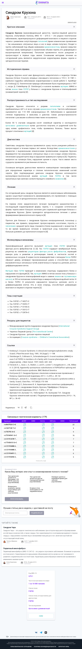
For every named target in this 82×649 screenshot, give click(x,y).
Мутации (9, 271)
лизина (58, 276)
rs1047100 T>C (10, 428)
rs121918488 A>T (11, 450)
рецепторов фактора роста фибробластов (47, 251)
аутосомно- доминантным (17, 126)
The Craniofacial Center (42, 332)
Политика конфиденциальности (45, 646)
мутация (48, 246)
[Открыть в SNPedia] (52, 424)
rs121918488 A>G (11, 446)
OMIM (41, 616)
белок (68, 257)
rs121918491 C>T (11, 453)
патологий (42, 41)
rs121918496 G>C (11, 457)
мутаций (28, 131)
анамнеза (59, 179)
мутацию (64, 86)
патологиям (55, 106)
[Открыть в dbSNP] (24, 424)
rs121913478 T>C (11, 439)
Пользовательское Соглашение (21, 646)
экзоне (15, 89)
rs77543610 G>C (10, 442)
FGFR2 (26, 89)
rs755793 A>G (9, 432)
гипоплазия (11, 226)
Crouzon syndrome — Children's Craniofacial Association (45, 337)
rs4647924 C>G (10, 425)
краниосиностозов (48, 109)
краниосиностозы (52, 47)
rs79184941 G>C (10, 435)
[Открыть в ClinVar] (43, 424)
